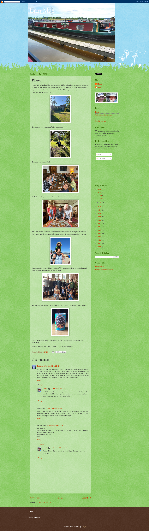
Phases (101, 198)
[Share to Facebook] (63, 352)
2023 (99, 193)
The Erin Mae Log (100, 121)
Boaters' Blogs (99, 267)
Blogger (83, 527)
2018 (99, 220)
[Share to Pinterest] (65, 352)
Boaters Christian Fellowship (104, 269)
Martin (45, 389)
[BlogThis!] (58, 352)
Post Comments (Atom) (45, 502)
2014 (99, 233)
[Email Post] (52, 352)
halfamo (40, 366)
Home (60, 497)
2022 (99, 207)
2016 (99, 227)
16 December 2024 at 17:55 (59, 448)
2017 (99, 223)
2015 (99, 230)
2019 (99, 217)
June (101, 202)
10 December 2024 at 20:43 (55, 425)
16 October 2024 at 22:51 (58, 389)
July (100, 195)
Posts (99, 154)
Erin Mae (42, 10)
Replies (42, 385)
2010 (99, 247)
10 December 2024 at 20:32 (54, 408)
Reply (39, 380)
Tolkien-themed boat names (103, 115)
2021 (99, 210)
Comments (101, 158)
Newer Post (34, 497)
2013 (99, 237)
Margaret (100, 84)
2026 (99, 189)
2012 (99, 240)
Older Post (86, 497)
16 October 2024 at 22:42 (51, 366)
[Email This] (56, 352)
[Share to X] (61, 352)
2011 (99, 243)
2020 (99, 213)
